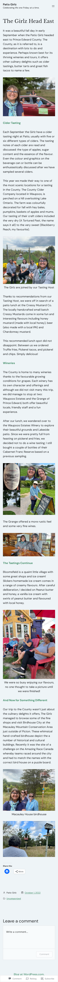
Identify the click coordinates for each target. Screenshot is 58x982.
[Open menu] (53, 6)
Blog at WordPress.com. (29, 974)
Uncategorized (13, 898)
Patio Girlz (10, 4)
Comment (44, 954)
